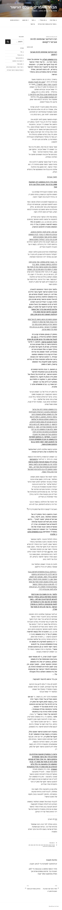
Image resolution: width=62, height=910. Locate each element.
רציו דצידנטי (45, 846)
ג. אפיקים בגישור (20, 58)
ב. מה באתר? (43, 20)
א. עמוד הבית (53, 20)
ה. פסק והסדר (52, 842)
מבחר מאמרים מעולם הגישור (33, 7)
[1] (56, 819)
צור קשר (33, 24)
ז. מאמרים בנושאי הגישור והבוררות (15, 70)
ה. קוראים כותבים (14, 20)
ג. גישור (34, 20)
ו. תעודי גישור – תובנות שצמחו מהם (15, 67)
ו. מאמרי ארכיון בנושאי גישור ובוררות (47, 24)
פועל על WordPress (54, 906)
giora (47, 36)
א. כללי (22, 52)
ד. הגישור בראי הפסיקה (18, 61)
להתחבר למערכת (48, 864)
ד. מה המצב (25, 20)
